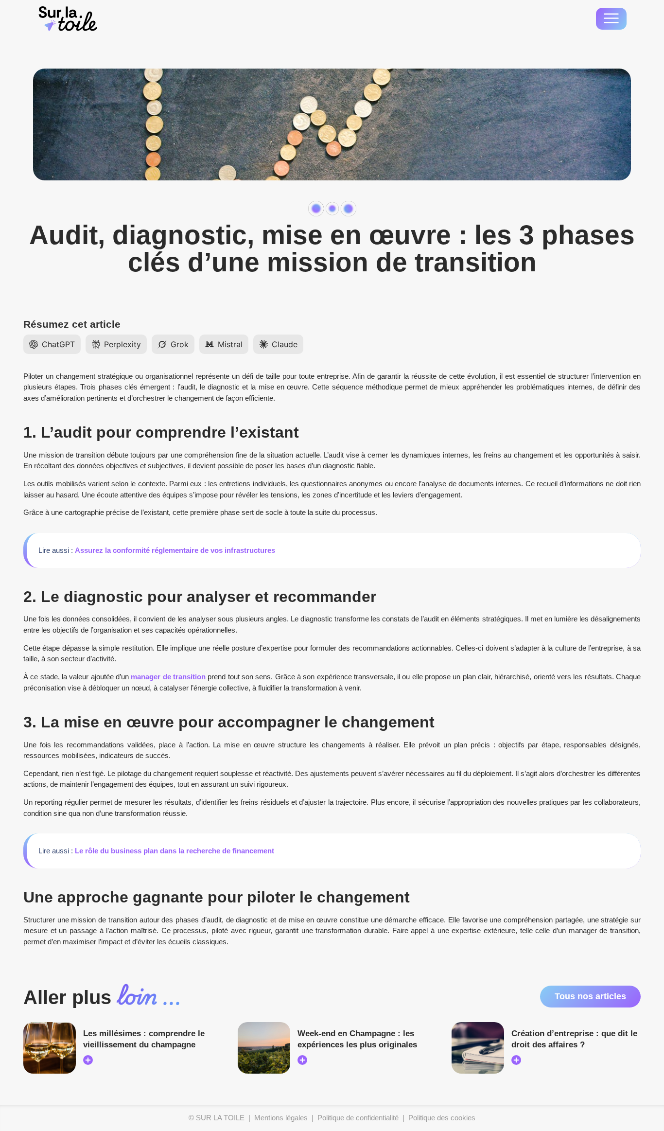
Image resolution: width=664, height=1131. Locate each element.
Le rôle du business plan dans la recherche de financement (174, 851)
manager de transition (168, 676)
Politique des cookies (441, 1117)
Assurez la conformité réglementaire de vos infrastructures (175, 550)
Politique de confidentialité (358, 1117)
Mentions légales (281, 1117)
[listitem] (52, 344)
